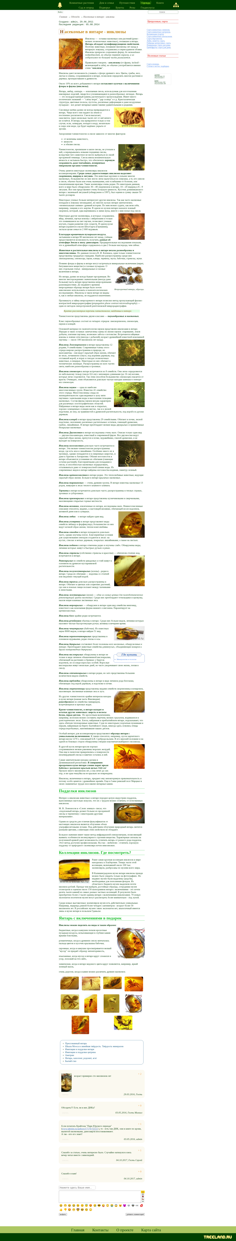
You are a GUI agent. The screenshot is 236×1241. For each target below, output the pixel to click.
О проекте (124, 1229)
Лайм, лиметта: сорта (156, 41)
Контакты (100, 1229)
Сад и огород (86, 7)
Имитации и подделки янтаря (79, 1049)
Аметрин (69, 1055)
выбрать (63, 1214)
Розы (132, 7)
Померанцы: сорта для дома (158, 45)
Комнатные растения (81, 2)
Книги (160, 2)
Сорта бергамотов (154, 39)
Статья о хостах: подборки (158, 66)
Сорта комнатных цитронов (158, 32)
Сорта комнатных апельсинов (159, 36)
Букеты (120, 7)
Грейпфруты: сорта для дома (159, 47)
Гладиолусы (148, 7)
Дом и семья (106, 2)
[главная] (60, 5)
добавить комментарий (135, 1214)
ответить (65, 1094)
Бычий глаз (70, 1061)
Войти (60, 12)
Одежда (145, 2)
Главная (63, 16)
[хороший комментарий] (139, 1074)
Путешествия (127, 2)
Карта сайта (151, 1229)
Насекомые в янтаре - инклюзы (98, 16)
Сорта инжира (153, 64)
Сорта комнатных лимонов (158, 30)
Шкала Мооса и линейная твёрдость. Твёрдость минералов (94, 1046)
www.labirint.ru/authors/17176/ (77, 1128)
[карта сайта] (176, 5)
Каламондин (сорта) (155, 34)
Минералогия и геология (126, 659)
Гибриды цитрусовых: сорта (158, 43)
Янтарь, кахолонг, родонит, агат (81, 1058)
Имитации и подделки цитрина (80, 1052)
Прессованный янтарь (76, 1043)
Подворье (104, 7)
